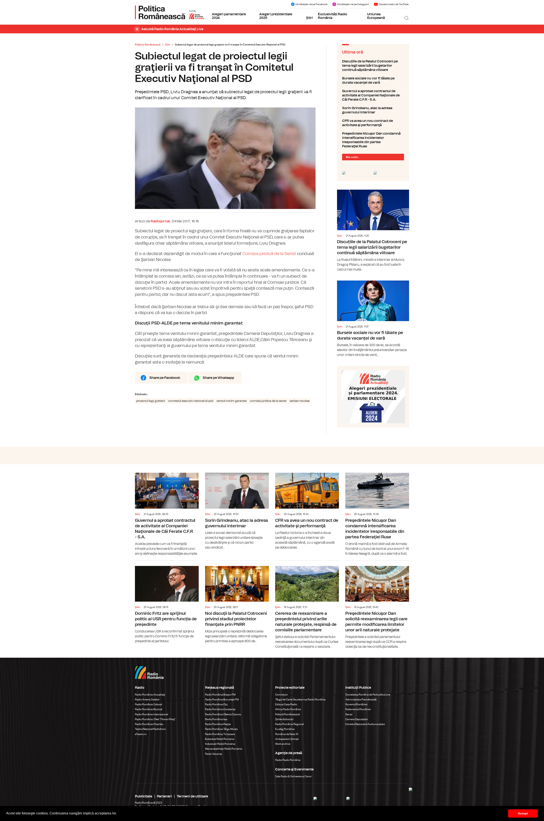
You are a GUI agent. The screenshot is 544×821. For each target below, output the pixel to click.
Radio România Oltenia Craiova (223, 714)
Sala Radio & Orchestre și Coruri (293, 776)
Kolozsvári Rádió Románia (220, 744)
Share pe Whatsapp (218, 377)
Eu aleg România (285, 729)
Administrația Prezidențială (361, 699)
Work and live (282, 744)
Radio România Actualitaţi (150, 694)
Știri (309, 18)
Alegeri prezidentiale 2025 (275, 16)
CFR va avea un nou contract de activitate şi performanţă (373, 123)
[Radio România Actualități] (169, 12)
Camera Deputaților (356, 719)
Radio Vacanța (213, 754)
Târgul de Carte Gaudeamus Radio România (300, 699)
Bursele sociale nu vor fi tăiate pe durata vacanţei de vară (373, 80)
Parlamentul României (358, 709)
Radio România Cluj (216, 704)
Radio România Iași (216, 719)
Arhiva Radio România (288, 709)
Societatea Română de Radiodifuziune (367, 694)
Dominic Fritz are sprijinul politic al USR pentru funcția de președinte (167, 602)
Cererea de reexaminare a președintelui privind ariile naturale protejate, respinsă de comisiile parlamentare (307, 605)
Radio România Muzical (148, 709)
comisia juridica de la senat (268, 400)
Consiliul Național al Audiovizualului (365, 724)
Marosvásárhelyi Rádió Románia (223, 749)
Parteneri (164, 796)
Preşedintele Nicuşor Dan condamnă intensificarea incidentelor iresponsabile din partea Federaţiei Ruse (373, 140)
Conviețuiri (281, 694)
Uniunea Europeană (376, 16)
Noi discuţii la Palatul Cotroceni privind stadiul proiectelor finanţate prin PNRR (237, 602)
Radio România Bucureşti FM (222, 699)
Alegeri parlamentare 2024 (229, 16)
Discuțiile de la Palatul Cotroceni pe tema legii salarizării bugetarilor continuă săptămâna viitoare (373, 65)
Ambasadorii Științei (287, 739)
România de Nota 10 (286, 734)
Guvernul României (356, 704)
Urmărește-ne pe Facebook (311, 4)
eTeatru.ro (140, 734)
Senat (348, 714)
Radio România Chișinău (149, 724)
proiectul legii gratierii (150, 400)
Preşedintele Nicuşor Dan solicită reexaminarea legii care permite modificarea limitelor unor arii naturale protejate (377, 605)
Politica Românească (147, 44)
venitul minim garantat (231, 400)
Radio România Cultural (148, 704)
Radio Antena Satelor (147, 699)
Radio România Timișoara (220, 734)
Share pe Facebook (164, 377)
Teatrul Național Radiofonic (150, 729)
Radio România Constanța (220, 709)
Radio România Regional (289, 724)
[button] (118, 813)
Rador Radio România (287, 760)
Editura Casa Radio (286, 704)
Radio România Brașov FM (220, 694)
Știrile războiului (284, 719)
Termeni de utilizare (192, 796)
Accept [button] (523, 813)
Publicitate (143, 796)
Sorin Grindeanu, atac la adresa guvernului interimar (373, 110)
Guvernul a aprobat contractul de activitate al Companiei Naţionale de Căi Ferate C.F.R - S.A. (373, 95)
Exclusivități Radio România (332, 16)
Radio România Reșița (218, 724)
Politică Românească (287, 714)
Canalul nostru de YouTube (394, 4)
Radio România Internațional (151, 714)
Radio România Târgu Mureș (221, 729)
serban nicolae (300, 400)
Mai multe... (353, 157)
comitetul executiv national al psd (190, 400)
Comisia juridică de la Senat (269, 254)
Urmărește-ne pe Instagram (353, 4)
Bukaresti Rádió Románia (219, 739)
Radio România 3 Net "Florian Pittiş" (155, 719)
